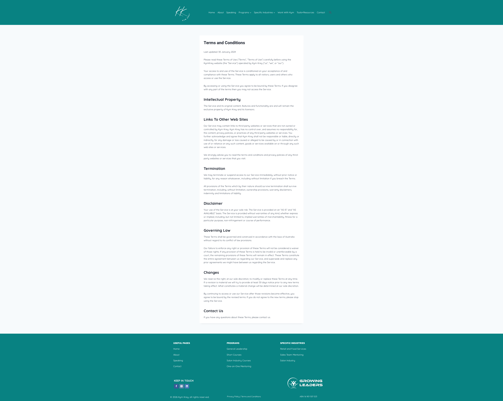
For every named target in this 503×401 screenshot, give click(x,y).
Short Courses (234, 354)
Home (212, 12)
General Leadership (237, 348)
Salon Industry (287, 360)
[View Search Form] (330, 12)
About (221, 12)
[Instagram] (181, 386)
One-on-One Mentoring (239, 366)
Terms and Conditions (251, 396)
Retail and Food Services (293, 348)
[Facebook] (176, 386)
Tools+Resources (305, 12)
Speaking (231, 12)
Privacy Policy (233, 396)
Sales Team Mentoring (292, 354)
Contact (321, 12)
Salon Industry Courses (239, 360)
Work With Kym (286, 12)
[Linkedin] (187, 386)
